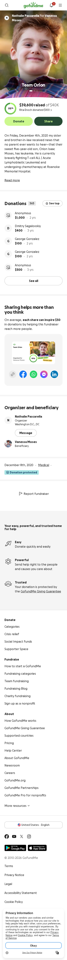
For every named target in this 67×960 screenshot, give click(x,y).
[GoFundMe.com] (33, 5)
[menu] (60, 5)
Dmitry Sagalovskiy (28, 226)
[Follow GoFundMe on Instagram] (29, 836)
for (34, 18)
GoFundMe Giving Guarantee (41, 591)
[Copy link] (12, 374)
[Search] (6, 5)
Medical (43, 465)
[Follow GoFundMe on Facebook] (6, 836)
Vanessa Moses (26, 442)
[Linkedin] (54, 374)
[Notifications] (51, 5)
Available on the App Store (37, 848)
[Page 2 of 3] (34, 90)
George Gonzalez (27, 239)
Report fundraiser (36, 493)
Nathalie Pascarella (28, 416)
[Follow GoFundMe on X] (21, 836)
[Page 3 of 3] (37, 90)
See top (54, 203)
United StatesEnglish (35, 824)
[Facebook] (23, 374)
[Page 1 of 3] (30, 90)
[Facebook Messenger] (44, 374)
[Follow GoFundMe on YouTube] (14, 836)
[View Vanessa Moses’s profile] (8, 443)
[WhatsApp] (33, 374)
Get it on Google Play (15, 848)
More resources (15, 805)
